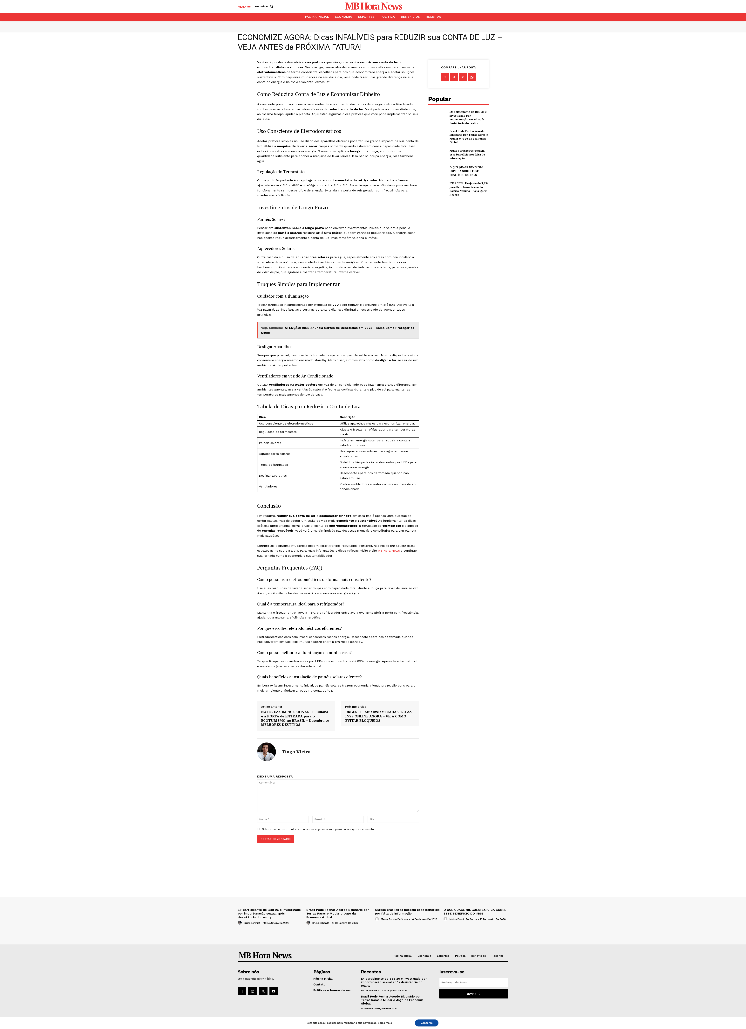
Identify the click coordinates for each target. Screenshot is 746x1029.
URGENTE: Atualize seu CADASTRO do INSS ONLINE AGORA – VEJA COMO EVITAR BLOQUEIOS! (378, 716)
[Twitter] (454, 77)
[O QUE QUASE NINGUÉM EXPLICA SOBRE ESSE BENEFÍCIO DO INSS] (437, 171)
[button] (264, 6)
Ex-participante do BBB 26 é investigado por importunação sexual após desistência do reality (468, 117)
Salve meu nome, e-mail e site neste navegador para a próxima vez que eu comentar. (318, 829)
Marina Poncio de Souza (394, 919)
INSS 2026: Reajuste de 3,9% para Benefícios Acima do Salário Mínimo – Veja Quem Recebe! (469, 189)
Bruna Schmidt (252, 923)
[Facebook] (445, 77)
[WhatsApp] (472, 77)
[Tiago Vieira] (266, 751)
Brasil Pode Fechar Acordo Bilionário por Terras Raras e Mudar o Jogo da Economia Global (469, 136)
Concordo (427, 1023)
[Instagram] (252, 991)
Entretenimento (372, 990)
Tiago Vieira (296, 752)
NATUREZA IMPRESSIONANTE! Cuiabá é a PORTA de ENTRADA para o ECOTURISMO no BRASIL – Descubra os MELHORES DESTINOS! (295, 718)
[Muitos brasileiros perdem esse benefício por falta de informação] (437, 154)
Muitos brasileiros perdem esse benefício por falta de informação (467, 154)
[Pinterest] (463, 77)
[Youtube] (273, 991)
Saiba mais (385, 1023)
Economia (367, 1008)
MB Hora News (389, 550)
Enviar (471, 993)
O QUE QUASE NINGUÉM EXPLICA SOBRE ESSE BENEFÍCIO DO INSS (466, 171)
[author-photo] (240, 923)
